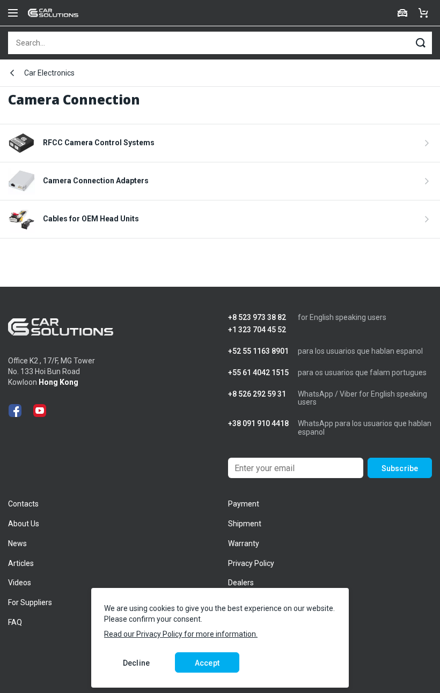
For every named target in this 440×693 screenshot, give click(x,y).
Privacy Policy (251, 563)
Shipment (244, 523)
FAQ (15, 622)
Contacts (23, 504)
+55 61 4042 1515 (258, 373)
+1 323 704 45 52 (257, 330)
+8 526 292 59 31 (257, 394)
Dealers (241, 582)
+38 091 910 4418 (258, 424)
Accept (207, 663)
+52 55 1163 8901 (258, 351)
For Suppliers (30, 602)
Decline (136, 663)
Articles (21, 563)
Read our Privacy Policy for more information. (181, 634)
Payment (243, 504)
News (17, 543)
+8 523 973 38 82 (257, 318)
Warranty (243, 543)
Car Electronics (49, 73)
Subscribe (400, 468)
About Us (23, 523)
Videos (19, 582)
